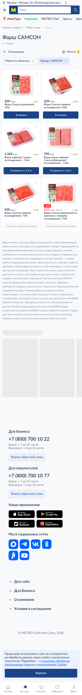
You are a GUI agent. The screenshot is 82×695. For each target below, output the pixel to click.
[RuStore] (22, 524)
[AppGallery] (49, 524)
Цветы (67, 18)
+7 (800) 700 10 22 (29, 439)
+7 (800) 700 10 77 (29, 476)
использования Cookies (52, 664)
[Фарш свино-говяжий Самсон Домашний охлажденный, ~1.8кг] (61, 137)
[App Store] (22, 514)
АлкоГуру (14, 18)
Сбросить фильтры (17, 60)
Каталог (4, 10)
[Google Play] (49, 514)
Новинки (31, 18)
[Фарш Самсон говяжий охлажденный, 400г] (61, 84)
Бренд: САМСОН (52, 60)
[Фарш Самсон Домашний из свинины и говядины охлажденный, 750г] (61, 193)
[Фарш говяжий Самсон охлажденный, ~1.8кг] (21, 137)
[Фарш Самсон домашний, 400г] (21, 84)
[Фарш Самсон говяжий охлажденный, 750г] (21, 193)
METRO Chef (50, 18)
